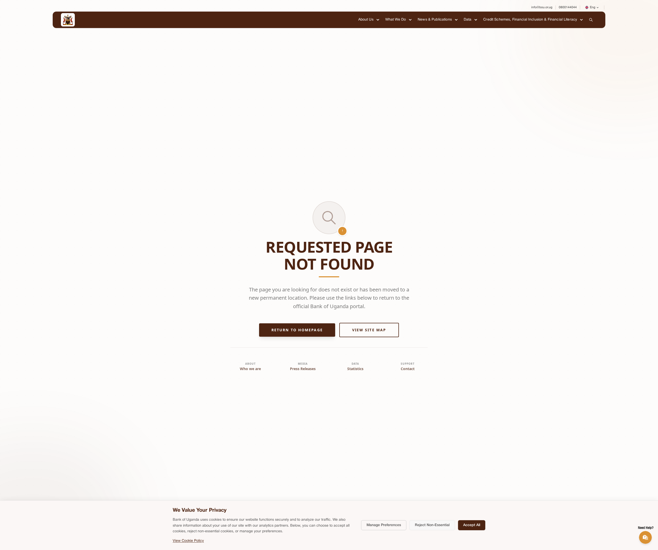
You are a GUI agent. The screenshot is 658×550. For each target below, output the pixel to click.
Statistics (355, 368)
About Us (365, 19)
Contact (408, 368)
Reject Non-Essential (432, 525)
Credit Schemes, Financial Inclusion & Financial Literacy (530, 19)
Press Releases (303, 368)
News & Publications (435, 19)
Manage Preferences (384, 525)
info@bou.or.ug (541, 7)
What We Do (395, 19)
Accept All (471, 525)
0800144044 (568, 7)
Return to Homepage (297, 329)
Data (468, 19)
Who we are (250, 368)
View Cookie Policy (188, 541)
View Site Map (369, 329)
